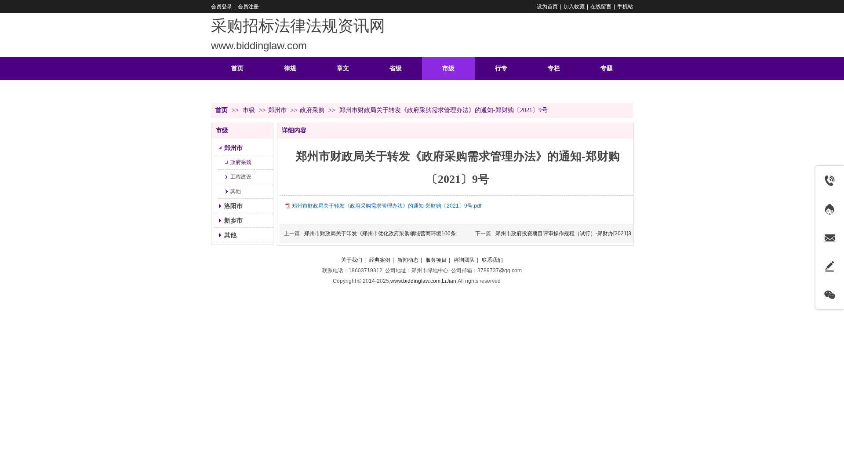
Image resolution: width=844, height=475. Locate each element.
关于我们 (351, 260)
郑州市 (277, 110)
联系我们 (492, 260)
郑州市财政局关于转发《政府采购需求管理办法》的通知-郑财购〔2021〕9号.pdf (386, 206)
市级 (250, 110)
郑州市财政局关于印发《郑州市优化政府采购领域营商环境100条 (380, 233)
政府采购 (312, 110)
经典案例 (379, 260)
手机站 (625, 7)
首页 (221, 110)
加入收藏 (574, 7)
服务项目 (436, 260)
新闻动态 (407, 260)
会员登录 (221, 7)
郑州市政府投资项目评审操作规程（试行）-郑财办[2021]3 (563, 233)
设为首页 (547, 7)
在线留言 (600, 7)
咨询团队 (464, 260)
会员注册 (248, 7)
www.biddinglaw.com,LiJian (423, 281)
